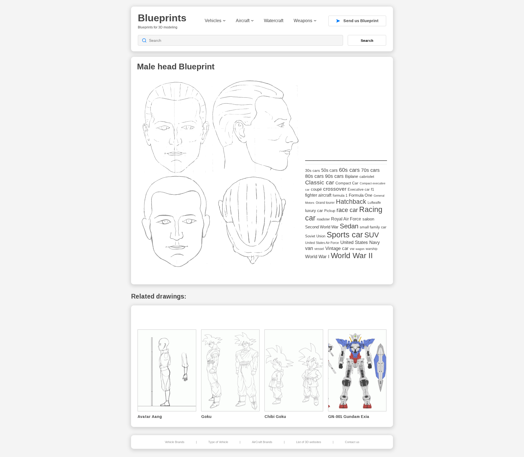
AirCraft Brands (262, 442)
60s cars (349, 170)
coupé (316, 189)
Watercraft (273, 20)
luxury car (314, 210)
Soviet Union (315, 236)
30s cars (312, 171)
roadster (323, 219)
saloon (368, 219)
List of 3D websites (308, 442)
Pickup (329, 211)
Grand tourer (325, 202)
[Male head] (219, 175)
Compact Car (346, 183)
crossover (334, 189)
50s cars (329, 170)
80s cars (314, 176)
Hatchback (351, 201)
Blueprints (162, 17)
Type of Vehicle (218, 442)
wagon (360, 248)
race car (347, 210)
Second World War (321, 227)
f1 (372, 189)
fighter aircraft (318, 195)
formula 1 (340, 195)
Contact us (352, 442)
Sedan (349, 226)
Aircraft (242, 20)
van (309, 248)
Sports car (345, 234)
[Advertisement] (346, 112)
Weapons (303, 20)
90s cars (334, 176)
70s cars (370, 170)
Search (367, 40)
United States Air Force (322, 242)
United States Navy (360, 242)
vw (352, 249)
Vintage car (337, 248)
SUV (371, 235)
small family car (373, 227)
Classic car (319, 182)
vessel (319, 249)
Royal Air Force (346, 218)
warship (371, 249)
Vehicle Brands (174, 442)
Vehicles (213, 20)
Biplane (351, 176)
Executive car (359, 189)
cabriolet (366, 177)
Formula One (360, 195)
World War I (317, 256)
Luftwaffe (374, 203)
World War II (352, 255)
